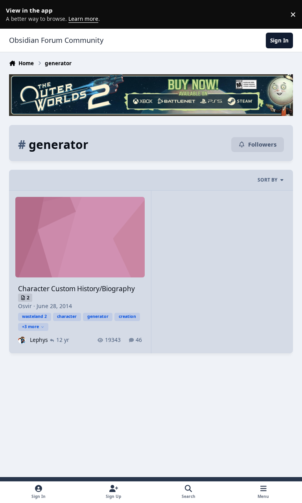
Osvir (25, 306)
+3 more (30, 326)
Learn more (15, 14)
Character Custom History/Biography (76, 288)
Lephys (39, 339)
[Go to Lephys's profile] (22, 340)
